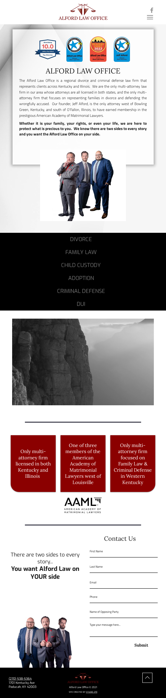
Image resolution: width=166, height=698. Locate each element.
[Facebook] (151, 10)
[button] (146, 400)
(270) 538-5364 (20, 679)
